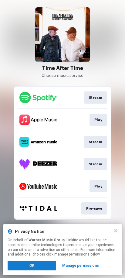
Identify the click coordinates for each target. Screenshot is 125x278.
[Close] (115, 230)
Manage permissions (80, 265)
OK (31, 265)
